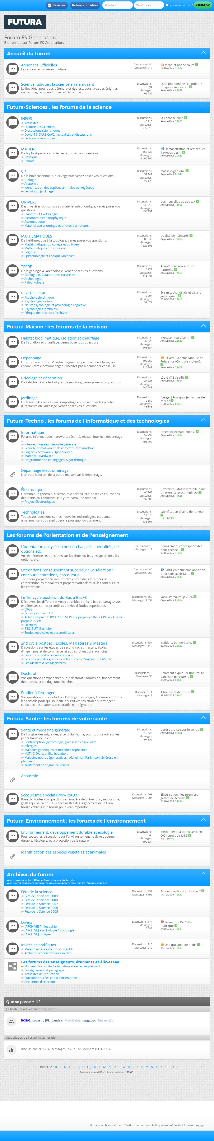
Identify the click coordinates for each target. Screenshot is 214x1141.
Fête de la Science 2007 (41, 904)
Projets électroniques (39, 501)
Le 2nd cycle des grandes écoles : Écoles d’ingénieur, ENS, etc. (68, 659)
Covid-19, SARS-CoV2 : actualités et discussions (58, 134)
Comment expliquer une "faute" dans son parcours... (182, 674)
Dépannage (31, 357)
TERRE (26, 266)
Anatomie (31, 183)
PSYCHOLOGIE (33, 292)
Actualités (31, 123)
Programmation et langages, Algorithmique (55, 460)
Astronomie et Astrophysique (45, 218)
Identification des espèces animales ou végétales (59, 187)
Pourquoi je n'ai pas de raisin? (182, 399)
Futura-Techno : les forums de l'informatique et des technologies (88, 421)
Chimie (29, 161)
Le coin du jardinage (39, 191)
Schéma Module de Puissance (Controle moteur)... (181, 359)
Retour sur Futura (85, 5)
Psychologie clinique (39, 297)
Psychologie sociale (38, 301)
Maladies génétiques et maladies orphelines (55, 750)
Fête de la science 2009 (41, 896)
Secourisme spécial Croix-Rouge (49, 795)
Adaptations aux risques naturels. (177, 268)
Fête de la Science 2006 (41, 908)
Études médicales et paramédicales (49, 632)
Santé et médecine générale (45, 730)
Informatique (32, 432)
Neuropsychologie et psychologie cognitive (55, 305)
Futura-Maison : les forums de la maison (57, 327)
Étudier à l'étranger (38, 692)
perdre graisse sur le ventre (180, 729)
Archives (106, 1125)
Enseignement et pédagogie (44, 970)
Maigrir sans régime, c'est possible (49, 949)
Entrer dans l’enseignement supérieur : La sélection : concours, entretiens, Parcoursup (67, 572)
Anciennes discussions (40, 981)
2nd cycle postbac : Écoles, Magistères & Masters (64, 643)
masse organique (172, 171)
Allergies (30, 746)
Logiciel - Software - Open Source (48, 452)
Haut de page (196, 1125)
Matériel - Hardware (38, 456)
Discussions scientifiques (42, 130)
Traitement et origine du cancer (46, 765)
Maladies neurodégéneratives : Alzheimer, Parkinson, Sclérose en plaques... (69, 759)
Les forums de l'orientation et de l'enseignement (67, 535)
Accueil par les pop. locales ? (180, 891)
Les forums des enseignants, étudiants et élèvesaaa (70, 961)
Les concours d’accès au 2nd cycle (48, 655)
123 (171, 1067)
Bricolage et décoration (41, 377)
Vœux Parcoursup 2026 (176, 597)
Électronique (32, 489)
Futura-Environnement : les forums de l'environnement (76, 821)
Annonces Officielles (39, 64)
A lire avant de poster (175, 692)
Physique (31, 157)
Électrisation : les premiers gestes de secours (179, 796)
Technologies (33, 512)
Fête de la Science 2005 (41, 911)
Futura (94, 1125)
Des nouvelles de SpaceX (177, 202)
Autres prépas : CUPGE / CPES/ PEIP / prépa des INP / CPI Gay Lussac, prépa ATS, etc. (72, 619)
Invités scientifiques (38, 944)
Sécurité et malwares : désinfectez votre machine (59, 448)
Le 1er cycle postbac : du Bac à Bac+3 (54, 597)
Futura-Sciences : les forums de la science (59, 107)
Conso (118, 1125)
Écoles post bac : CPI (39, 613)
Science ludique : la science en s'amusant (57, 84)
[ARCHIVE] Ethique (37, 934)
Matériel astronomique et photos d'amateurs (56, 225)
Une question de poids (180, 945)
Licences (30, 625)
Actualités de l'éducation (41, 974)
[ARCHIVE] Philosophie (40, 926)
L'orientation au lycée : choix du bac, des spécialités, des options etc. (71, 549)
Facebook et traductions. (177, 432)
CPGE (28, 609)
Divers (26, 922)
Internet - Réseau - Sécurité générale (50, 444)
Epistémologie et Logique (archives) (49, 256)
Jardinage (29, 397)
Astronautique (34, 221)
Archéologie (32, 278)
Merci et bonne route (179, 65)
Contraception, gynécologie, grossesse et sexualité (60, 742)
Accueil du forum (29, 54)
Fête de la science (36, 891)
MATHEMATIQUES (36, 236)
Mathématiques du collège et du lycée (51, 244)
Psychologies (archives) (40, 309)
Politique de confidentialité (168, 1125)
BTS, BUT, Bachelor (38, 628)
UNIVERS (29, 202)
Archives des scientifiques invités (47, 953)
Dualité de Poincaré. (174, 236)
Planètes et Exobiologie (41, 214)
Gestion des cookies (137, 1125)
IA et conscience (171, 118)
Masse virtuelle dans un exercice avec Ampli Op (182, 491)
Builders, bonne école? (176, 643)
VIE (24, 171)
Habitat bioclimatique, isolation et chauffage (60, 338)
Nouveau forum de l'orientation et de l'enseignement (62, 966)
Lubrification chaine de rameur (182, 512)
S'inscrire (57, 5)
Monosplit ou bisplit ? (175, 338)
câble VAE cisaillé (172, 377)
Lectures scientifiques (39, 138)
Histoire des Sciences (39, 127)
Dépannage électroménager (45, 470)
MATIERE (28, 148)
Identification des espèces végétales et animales (63, 852)
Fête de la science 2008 (41, 900)
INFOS (26, 118)
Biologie (30, 180)
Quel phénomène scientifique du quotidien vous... (181, 85)
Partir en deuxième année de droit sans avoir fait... (182, 571)
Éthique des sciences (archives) (46, 312)
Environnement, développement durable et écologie (67, 832)
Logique (30, 252)
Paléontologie (34, 282)
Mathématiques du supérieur (45, 248)
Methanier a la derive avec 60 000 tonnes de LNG (181, 833)
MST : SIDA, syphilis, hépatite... (46, 753)
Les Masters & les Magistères (45, 663)
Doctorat (28, 673)
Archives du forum (30, 874)
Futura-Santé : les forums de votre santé (57, 719)
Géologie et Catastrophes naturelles (49, 274)
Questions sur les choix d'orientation (50, 978)
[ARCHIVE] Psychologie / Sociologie (49, 930)
